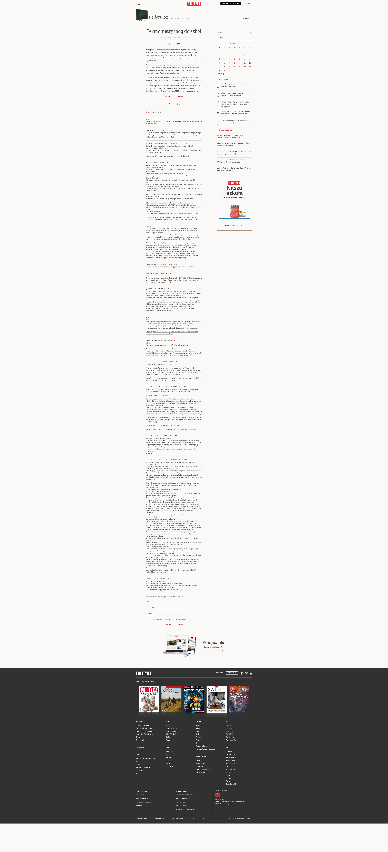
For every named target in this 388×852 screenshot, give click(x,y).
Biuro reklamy (140, 795)
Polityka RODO (180, 802)
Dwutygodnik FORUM (141, 818)
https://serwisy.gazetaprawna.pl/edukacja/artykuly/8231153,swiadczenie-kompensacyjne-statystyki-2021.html (171, 586)
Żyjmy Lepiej (140, 740)
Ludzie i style (230, 754)
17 (225, 63)
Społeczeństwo (231, 757)
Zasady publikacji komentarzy (185, 795)
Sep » (223, 74)
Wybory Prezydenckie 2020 (145, 758)
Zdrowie (199, 760)
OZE (167, 760)
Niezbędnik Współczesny (144, 734)
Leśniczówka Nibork (177, 818)
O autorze (246, 18)
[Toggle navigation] (138, 4)
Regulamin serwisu (182, 791)
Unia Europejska (172, 728)
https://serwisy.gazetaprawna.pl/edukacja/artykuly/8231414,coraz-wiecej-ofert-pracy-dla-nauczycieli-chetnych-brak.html (173, 379)
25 (229, 67)
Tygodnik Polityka (142, 725)
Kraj (137, 754)
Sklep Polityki (231, 784)
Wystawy (199, 737)
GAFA (168, 763)
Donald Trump (171, 731)
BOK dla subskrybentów (143, 802)
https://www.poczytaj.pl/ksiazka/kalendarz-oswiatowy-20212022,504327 (171, 429)
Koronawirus (140, 747)
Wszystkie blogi (231, 740)
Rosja (168, 737)
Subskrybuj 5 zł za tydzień (212, 651)
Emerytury (170, 751)
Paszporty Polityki (202, 746)
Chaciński (229, 734)
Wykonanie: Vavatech (217, 818)
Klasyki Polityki (231, 760)
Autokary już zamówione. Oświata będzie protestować (231, 136)
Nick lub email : (151, 601)
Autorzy (229, 775)
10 (225, 59)
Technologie (200, 766)
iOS (216, 799)
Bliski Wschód (171, 734)
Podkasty (229, 766)
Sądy (137, 773)
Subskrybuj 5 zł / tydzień (230, 3)
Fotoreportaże (231, 769)
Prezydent (139, 770)
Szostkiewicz (230, 731)
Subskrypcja (232, 673)
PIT (167, 754)
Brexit (168, 725)
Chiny (168, 740)
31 (225, 71)
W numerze (139, 721)
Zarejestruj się (181, 619)
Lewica (138, 764)
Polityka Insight (159, 818)
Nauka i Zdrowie (201, 756)
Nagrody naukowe (202, 772)
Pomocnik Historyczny (144, 728)
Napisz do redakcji (142, 798)
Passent (228, 725)
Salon (138, 737)
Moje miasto (230, 763)
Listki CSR (169, 766)
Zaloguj (247, 3)
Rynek (168, 747)
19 (234, 63)
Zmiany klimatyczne (203, 769)
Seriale (198, 734)
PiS (137, 761)
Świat (167, 721)
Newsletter (219, 673)
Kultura (198, 721)
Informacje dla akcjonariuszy (185, 809)
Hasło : (154, 607)
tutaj (184, 80)
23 (219, 67)
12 (234, 59)
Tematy (228, 778)
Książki (198, 725)
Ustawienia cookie (181, 805)
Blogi (227, 721)
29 (250, 67)
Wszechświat (200, 763)
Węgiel (168, 757)
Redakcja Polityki (141, 791)
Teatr (198, 740)
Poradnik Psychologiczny (145, 731)
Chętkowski (230, 737)
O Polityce (139, 805)
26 (234, 67)
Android (221, 799)
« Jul (218, 74)
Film (197, 731)
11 (229, 59)
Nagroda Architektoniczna (205, 749)
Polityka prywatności (183, 798)
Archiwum (229, 772)
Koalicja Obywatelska (143, 767)
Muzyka (198, 728)
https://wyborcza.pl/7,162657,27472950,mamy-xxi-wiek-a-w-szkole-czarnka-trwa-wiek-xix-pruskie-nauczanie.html (172, 333)
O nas (228, 781)
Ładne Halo (201, 818)
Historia (229, 751)
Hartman (229, 728)
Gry (197, 743)
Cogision (197, 818)
